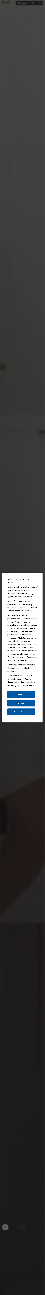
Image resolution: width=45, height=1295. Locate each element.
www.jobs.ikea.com (28, 587)
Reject (21, 703)
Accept (21, 694)
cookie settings (26, 685)
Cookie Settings (21, 712)
